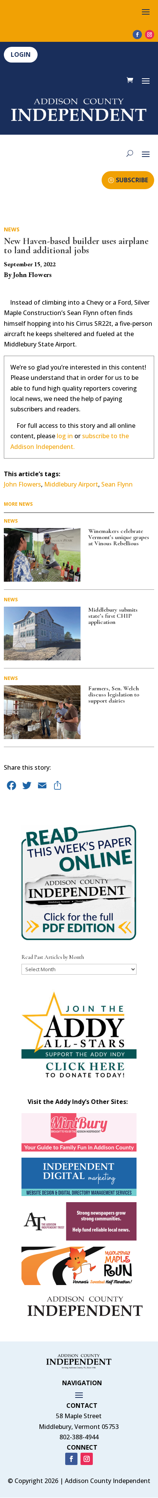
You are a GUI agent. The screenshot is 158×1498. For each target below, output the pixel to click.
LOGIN (21, 54)
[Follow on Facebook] (137, 34)
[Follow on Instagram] (149, 34)
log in (65, 436)
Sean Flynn (117, 484)
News (12, 229)
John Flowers (22, 484)
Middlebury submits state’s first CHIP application (113, 616)
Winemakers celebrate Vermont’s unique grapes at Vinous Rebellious (118, 537)
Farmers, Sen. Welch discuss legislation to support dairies (113, 694)
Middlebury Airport (71, 484)
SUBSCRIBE (132, 180)
